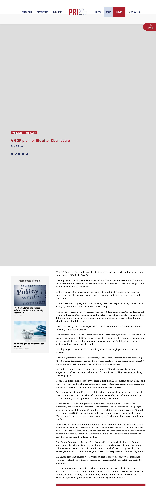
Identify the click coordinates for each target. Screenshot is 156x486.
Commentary (17, 132)
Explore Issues (27, 12)
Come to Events (42, 12)
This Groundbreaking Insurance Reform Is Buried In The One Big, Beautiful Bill (28, 310)
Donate (119, 12)
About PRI (98, 12)
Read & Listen (57, 12)
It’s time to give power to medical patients (29, 345)
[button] (139, 12)
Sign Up (108, 12)
